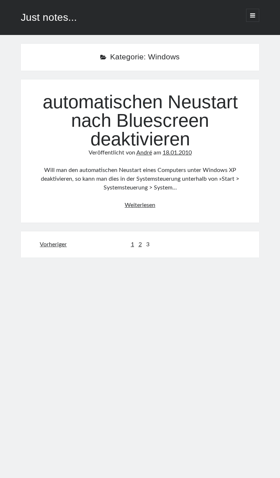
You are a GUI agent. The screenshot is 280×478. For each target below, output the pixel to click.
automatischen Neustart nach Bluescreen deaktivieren (140, 120)
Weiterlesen (140, 205)
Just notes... (49, 17)
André (144, 153)
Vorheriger (53, 244)
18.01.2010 (177, 153)
